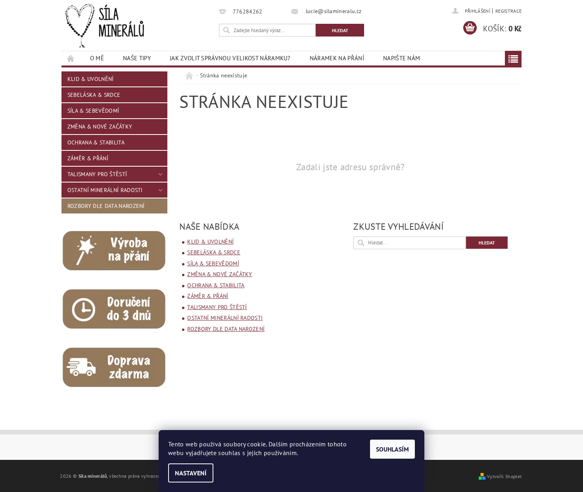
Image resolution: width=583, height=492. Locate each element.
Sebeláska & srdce (93, 94)
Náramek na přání (337, 58)
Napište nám (401, 58)
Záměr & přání (87, 158)
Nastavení (191, 473)
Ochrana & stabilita (96, 142)
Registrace (508, 11)
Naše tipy (137, 58)
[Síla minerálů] (104, 26)
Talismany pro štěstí (97, 174)
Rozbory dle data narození (106, 205)
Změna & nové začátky (99, 126)
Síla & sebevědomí (93, 110)
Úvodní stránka (71, 58)
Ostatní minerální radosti (105, 190)
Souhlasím (392, 449)
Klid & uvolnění (90, 79)
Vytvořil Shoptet (504, 476)
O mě (97, 58)
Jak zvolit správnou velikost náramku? (230, 58)
